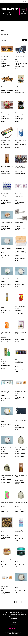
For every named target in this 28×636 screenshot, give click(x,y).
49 (17, 601)
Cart (26, 1)
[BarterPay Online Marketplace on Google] (12, 628)
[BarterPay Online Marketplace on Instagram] (15, 628)
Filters (24, 40)
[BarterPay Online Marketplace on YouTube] (17, 628)
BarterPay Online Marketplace (15, 632)
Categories (14, 622)
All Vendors (14, 624)
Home (2, 23)
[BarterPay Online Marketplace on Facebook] (10, 628)
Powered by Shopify (13, 633)
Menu (4, 1)
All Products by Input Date (14, 620)
